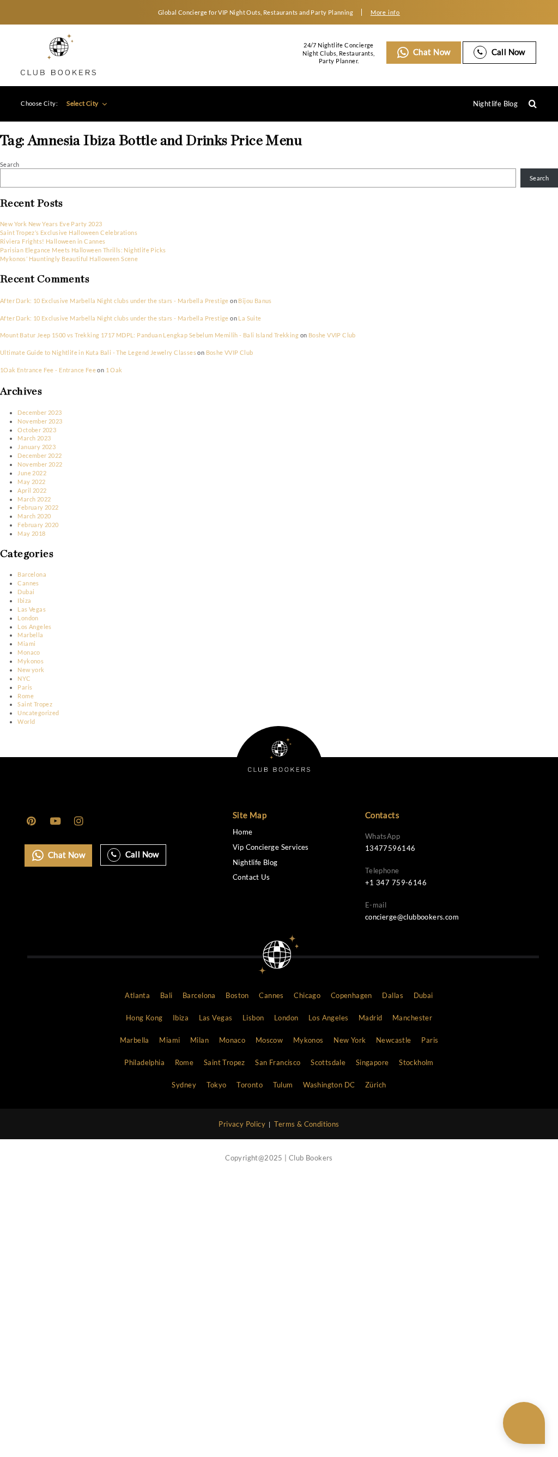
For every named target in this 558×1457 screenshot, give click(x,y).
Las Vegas (31, 609)
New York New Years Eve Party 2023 (51, 223)
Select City (83, 103)
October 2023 (36, 429)
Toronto (249, 1084)
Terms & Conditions (306, 1124)
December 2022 (39, 455)
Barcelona (31, 574)
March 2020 (34, 515)
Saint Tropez (34, 704)
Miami (26, 643)
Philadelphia (144, 1062)
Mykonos (30, 660)
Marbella (30, 634)
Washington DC (329, 1084)
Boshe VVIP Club (332, 334)
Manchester (412, 1017)
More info (385, 12)
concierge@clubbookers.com (412, 916)
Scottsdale (328, 1062)
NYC (24, 678)
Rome (25, 695)
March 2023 (34, 438)
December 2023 (39, 412)
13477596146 (390, 848)
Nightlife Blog (495, 103)
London (27, 617)
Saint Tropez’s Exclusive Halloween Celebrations (68, 232)
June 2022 (31, 472)
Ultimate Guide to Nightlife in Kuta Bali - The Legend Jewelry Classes (98, 352)
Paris (24, 687)
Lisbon (253, 1017)
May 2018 (31, 533)
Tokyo (217, 1084)
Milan (199, 1040)
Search (9, 164)
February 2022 (37, 507)
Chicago (307, 995)
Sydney (184, 1084)
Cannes (28, 583)
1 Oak (114, 369)
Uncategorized (38, 712)
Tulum (283, 1084)
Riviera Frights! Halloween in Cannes (53, 241)
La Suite (249, 318)
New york (30, 669)
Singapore (372, 1062)
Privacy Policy (242, 1124)
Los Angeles (34, 626)
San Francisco (277, 1062)
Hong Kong (144, 1017)
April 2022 (31, 490)
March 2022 (34, 499)
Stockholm (416, 1062)
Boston (237, 995)
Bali (166, 995)
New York (349, 1040)
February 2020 (37, 524)
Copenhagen (351, 995)
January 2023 (36, 446)
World (26, 721)
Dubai (25, 591)
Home (243, 832)
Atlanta (137, 995)
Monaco (28, 652)
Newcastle (393, 1040)
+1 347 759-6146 (396, 882)
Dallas (392, 995)
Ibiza (24, 600)
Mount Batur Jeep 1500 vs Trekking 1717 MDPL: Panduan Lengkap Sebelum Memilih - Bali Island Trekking (149, 334)
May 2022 (31, 481)
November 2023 (39, 421)
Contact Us (251, 877)
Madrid (370, 1017)
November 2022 (39, 464)
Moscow (269, 1040)
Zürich (375, 1084)
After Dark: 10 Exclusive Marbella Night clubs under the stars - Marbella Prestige (114, 300)
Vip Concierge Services (271, 847)
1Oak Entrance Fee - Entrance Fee (48, 369)
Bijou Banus (254, 300)
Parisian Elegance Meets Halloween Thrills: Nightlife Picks (83, 249)
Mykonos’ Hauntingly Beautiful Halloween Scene (69, 258)
